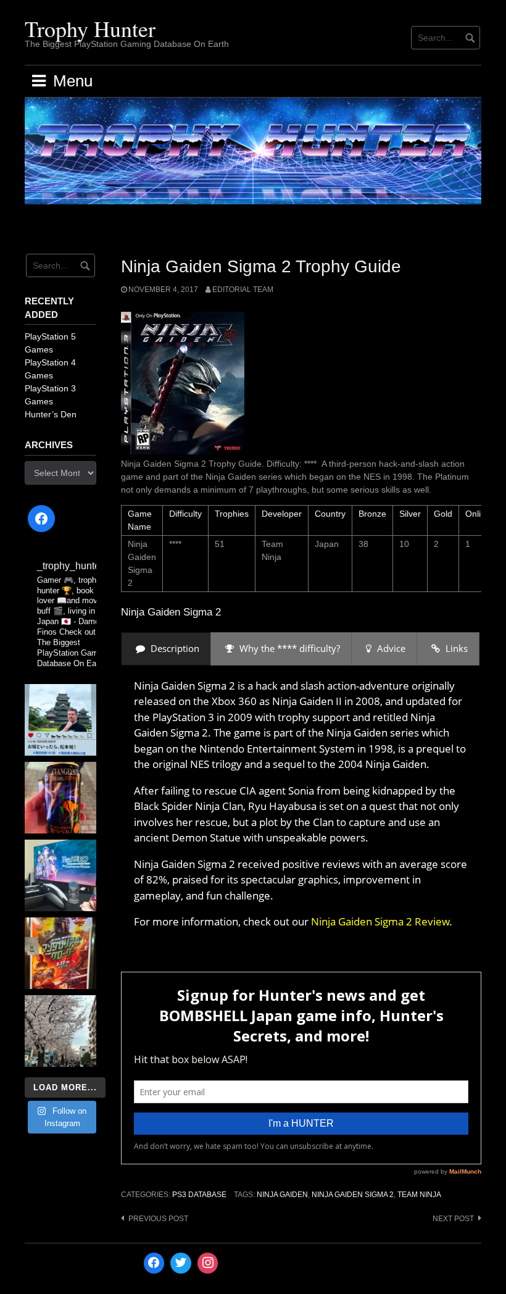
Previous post (158, 1218)
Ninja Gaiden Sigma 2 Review (380, 921)
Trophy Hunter (90, 28)
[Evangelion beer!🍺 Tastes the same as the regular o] (60, 797)
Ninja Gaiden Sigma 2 (353, 1194)
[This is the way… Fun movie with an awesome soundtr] (60, 953)
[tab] (166, 648)
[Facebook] (41, 518)
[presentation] (166, 648)
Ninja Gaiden (282, 1194)
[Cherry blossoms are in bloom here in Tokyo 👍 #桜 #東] (60, 1031)
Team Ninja (419, 1194)
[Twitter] (180, 1263)
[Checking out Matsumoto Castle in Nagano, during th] (60, 720)
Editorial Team (242, 289)
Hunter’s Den (51, 414)
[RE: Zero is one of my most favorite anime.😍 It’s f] (60, 875)
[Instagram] (208, 1263)
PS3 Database (199, 1194)
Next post (453, 1218)
